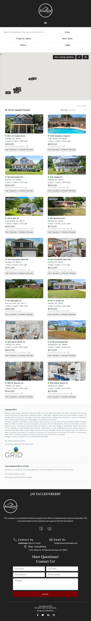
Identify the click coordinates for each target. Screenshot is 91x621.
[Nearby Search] (86, 57)
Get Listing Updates (64, 57)
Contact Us (26, 539)
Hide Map (80, 106)
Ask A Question (11, 149)
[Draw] (79, 57)
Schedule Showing (26, 149)
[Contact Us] (15, 540)
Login (67, 45)
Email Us (60, 539)
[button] (46, 23)
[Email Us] (51, 540)
